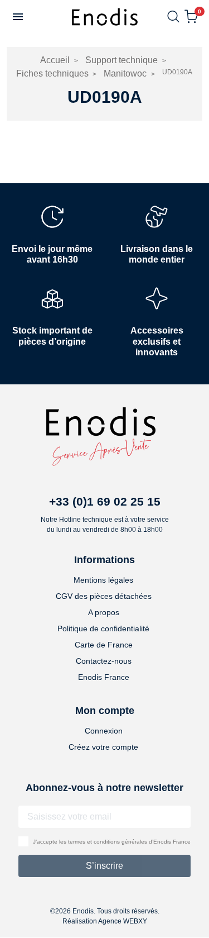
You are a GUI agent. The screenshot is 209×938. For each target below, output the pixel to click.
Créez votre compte (103, 746)
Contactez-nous (104, 660)
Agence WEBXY (122, 921)
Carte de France (104, 644)
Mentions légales (103, 579)
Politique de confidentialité (103, 628)
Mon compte (104, 710)
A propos (103, 612)
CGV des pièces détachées (104, 596)
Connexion (104, 730)
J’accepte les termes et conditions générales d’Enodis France (112, 842)
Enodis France (103, 677)
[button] (18, 17)
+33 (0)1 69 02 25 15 (105, 501)
